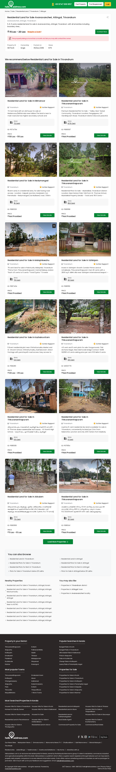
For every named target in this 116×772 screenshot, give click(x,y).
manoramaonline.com (13, 769)
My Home (61, 750)
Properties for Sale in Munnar (70, 693)
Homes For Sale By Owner (14, 709)
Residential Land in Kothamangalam (65, 715)
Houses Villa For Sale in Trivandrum (17, 706)
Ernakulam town (37, 675)
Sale (13, 11)
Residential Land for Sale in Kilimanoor (26, 100)
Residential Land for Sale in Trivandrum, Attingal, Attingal (29, 608)
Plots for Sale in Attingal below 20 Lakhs (76, 571)
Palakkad (8, 658)
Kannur (7, 664)
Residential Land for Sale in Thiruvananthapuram (75, 102)
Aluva (33, 678)
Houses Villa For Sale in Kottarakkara (40, 720)
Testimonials (32, 750)
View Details (47, 135)
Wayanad (35, 661)
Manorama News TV (53, 742)
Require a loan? (34, 31)
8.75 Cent (71, 123)
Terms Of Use (102, 769)
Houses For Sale (38, 714)
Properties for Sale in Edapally (70, 687)
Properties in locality (75, 593)
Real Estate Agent (65, 719)
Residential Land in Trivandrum (22, 559)
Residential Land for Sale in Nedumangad (28, 180)
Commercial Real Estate (94, 725)
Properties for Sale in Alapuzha (70, 690)
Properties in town (72, 589)
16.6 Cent (71, 203)
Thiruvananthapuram (13, 647)
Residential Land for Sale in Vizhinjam (80, 260)
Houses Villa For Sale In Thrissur (96, 706)
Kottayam (8, 653)
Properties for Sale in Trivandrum (71, 678)
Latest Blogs (20, 750)
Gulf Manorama (81, 742)
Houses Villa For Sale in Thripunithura (93, 710)
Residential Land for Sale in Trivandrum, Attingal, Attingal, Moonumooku (29, 590)
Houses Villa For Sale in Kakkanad (44, 709)
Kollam (33, 647)
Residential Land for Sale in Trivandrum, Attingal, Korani (28, 585)
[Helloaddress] (15, 4)
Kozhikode (9, 661)
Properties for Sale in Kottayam (70, 681)
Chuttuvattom (68, 742)
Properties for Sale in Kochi (69, 675)
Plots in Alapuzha (65, 656)
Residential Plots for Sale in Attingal (75, 563)
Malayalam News (24, 742)
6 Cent (70, 439)
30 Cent (71, 519)
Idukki (33, 653)
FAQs (109, 769)
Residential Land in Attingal (71, 559)
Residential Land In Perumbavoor (17, 719)
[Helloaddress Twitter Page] (82, 737)
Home (7, 11)
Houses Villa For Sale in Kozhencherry (93, 720)
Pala (6, 687)
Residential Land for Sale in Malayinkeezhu (28, 260)
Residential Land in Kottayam (69, 706)
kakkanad (35, 681)
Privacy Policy (105, 767)
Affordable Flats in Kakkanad (69, 653)
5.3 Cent (17, 360)
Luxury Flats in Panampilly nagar (70, 664)
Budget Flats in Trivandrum (69, 650)
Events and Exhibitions (47, 750)
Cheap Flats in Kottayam (68, 661)
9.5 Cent (71, 360)
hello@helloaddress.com (65, 761)
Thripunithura (36, 690)
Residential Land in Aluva (68, 709)
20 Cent (71, 280)
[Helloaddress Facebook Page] (78, 737)
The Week (8, 746)
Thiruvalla (8, 690)
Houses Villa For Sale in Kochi (42, 706)
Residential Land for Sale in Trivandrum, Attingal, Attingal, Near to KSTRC (29, 603)
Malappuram (36, 658)
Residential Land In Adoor (41, 725)
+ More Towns (36, 693)
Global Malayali (95, 742)
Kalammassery (37, 684)
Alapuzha (8, 650)
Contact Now (102, 32)
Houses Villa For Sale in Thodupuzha (13, 726)
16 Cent (17, 203)
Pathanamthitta (37, 650)
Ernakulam (9, 656)
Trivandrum (34, 11)
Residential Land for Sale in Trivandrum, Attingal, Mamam (29, 612)
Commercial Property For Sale (70, 725)
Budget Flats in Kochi (66, 647)
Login (108, 4)
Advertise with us (73, 750)
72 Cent (17, 123)
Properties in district (74, 585)
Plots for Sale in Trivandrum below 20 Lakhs (27, 571)
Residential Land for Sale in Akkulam (25, 496)
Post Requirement (95, 4)
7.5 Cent (17, 519)
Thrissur (34, 656)
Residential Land (22, 11)
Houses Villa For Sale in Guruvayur (97, 714)
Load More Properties (57, 542)
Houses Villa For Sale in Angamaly (17, 714)
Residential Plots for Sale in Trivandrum (25, 563)
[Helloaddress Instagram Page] (85, 737)
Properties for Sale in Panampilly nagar (73, 684)
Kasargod (35, 664)
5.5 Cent (17, 439)
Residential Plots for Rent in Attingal (75, 567)
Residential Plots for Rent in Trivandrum (25, 567)
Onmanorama (38, 742)
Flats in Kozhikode (65, 658)
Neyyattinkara (10, 693)
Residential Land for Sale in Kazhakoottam (29, 337)
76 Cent (17, 280)
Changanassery (11, 681)
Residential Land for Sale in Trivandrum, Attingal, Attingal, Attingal (29, 597)
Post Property (81, 4)
